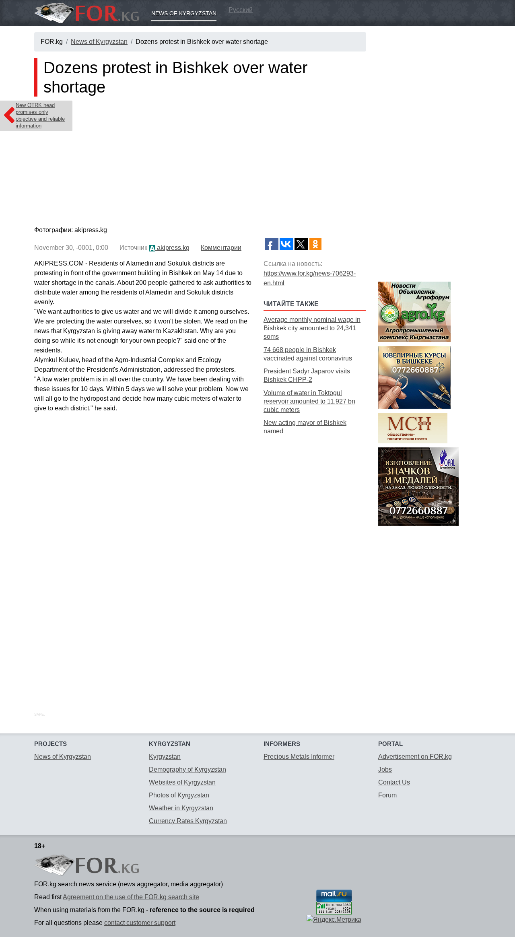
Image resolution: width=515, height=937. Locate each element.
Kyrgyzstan (165, 756)
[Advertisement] (315, 564)
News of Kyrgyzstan (183, 13)
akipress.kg (172, 247)
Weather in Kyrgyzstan (181, 808)
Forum (387, 795)
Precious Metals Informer (299, 756)
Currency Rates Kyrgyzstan (188, 821)
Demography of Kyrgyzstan (187, 769)
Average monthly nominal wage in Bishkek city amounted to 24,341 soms (312, 328)
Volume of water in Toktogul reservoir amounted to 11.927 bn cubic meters (309, 401)
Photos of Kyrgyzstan (179, 795)
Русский (241, 9)
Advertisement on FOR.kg (415, 756)
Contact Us (394, 782)
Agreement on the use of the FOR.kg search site (131, 897)
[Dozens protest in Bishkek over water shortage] (200, 163)
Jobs (385, 769)
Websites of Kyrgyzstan (182, 782)
